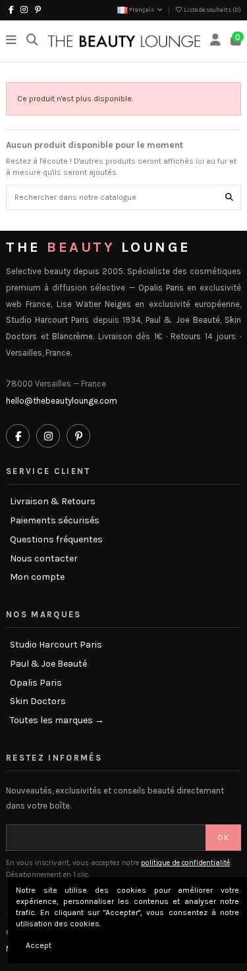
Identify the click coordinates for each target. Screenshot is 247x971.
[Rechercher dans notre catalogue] (229, 197)
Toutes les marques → (57, 720)
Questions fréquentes (56, 539)
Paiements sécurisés (54, 520)
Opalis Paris (36, 683)
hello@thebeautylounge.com (61, 401)
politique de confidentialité (185, 863)
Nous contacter (44, 559)
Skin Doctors (38, 701)
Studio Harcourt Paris (56, 645)
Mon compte (37, 577)
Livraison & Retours (53, 501)
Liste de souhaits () (211, 9)
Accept (38, 945)
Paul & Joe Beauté (48, 664)
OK (223, 837)
